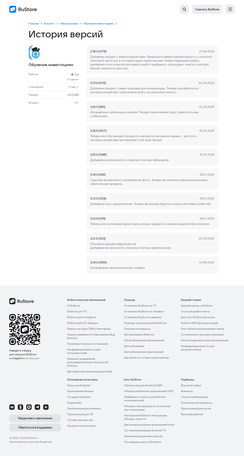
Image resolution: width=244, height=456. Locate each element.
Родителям (74, 402)
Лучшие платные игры (81, 426)
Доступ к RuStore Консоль (198, 317)
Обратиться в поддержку (35, 427)
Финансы (187, 391)
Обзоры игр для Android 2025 (143, 385)
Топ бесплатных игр (80, 420)
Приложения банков (80, 391)
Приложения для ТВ (80, 414)
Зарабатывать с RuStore (196, 305)
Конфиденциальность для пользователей (83, 351)
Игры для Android (78, 385)
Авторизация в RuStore (139, 334)
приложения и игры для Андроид (30, 441)
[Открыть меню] (230, 9)
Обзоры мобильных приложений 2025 (148, 391)
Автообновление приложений (143, 352)
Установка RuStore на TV (140, 305)
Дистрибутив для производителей (89, 371)
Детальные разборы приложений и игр (149, 424)
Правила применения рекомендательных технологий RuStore (87, 362)
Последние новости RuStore (142, 442)
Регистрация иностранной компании (205, 340)
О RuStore (73, 305)
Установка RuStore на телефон (144, 311)
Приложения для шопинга (84, 408)
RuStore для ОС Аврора (82, 323)
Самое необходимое (194, 397)
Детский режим (134, 346)
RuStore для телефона (81, 317)
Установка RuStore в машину (143, 317)
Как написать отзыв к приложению (146, 357)
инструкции (31, 358)
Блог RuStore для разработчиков (202, 328)
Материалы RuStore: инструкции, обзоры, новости (145, 417)
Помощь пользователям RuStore (145, 323)
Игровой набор (191, 385)
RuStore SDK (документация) (199, 323)
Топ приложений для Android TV (145, 430)
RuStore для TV (77, 311)
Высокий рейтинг (192, 414)
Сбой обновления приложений (144, 340)
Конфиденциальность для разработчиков (197, 347)
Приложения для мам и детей (143, 436)
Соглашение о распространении (202, 334)
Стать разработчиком (195, 311)
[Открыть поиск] (184, 9)
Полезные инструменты (196, 402)
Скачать (207, 9)
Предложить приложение (35, 418)
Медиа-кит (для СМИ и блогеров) (89, 328)
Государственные (79, 397)
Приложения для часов (196, 408)
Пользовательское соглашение (87, 343)
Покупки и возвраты (137, 328)
